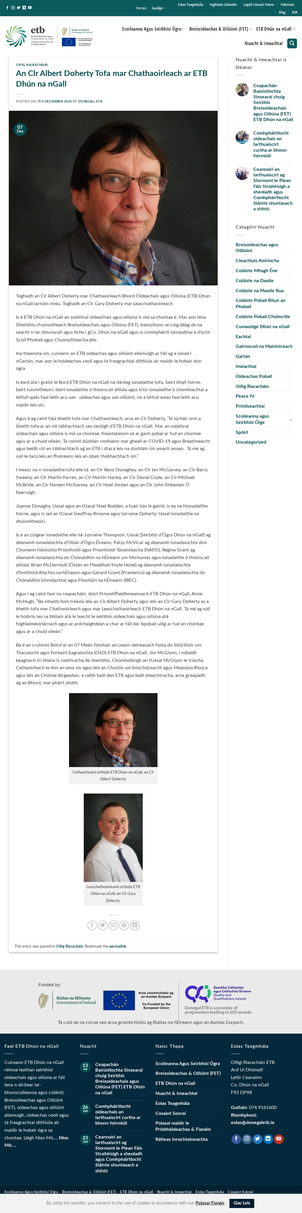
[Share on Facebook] (92, 925)
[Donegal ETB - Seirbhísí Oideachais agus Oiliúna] (49, 36)
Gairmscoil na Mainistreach (264, 346)
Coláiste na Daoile (255, 280)
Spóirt (242, 432)
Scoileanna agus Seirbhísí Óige (252, 419)
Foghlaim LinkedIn (223, 4)
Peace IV (245, 396)
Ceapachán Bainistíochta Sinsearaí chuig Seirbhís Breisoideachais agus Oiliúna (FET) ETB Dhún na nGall (273, 102)
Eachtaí (243, 336)
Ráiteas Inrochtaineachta (181, 1139)
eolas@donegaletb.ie (253, 1122)
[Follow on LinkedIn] (24, 8)
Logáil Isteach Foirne (259, 4)
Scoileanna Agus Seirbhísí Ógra (151, 29)
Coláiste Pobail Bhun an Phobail (260, 303)
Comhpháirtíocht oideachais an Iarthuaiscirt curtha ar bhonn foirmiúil (271, 144)
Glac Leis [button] (242, 1203)
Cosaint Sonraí (170, 1113)
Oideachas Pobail (254, 376)
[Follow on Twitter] (18, 8)
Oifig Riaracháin (32, 65)
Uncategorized (251, 442)
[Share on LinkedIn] (135, 925)
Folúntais (287, 4)
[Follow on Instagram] (13, 8)
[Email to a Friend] (113, 925)
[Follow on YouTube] (30, 8)
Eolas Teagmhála (190, 4)
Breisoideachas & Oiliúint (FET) (218, 29)
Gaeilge (157, 8)
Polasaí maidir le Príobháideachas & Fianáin (183, 1126)
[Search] (292, 43)
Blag (282, 12)
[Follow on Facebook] (7, 8)
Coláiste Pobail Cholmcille (263, 316)
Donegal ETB (90, 101)
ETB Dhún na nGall (273, 29)
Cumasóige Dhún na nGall (263, 326)
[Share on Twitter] (103, 925)
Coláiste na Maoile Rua (260, 290)
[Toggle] (290, 419)
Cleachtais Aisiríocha (257, 260)
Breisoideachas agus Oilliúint (257, 247)
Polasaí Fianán (210, 1203)
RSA (295, 12)
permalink (117, 946)
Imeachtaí (246, 366)
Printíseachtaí (250, 406)
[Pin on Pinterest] (124, 925)
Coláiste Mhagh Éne (257, 270)
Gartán (243, 356)
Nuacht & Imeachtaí (264, 43)
